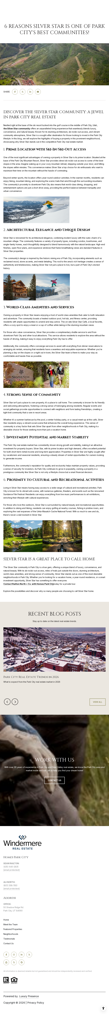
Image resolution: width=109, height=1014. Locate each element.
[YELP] (14, 962)
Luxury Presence (29, 996)
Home (6, 920)
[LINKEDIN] (21, 954)
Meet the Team (10, 924)
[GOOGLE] (21, 962)
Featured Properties (12, 929)
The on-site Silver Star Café (74, 322)
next (15, 701)
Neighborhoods (10, 934)
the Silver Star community (16, 128)
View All (97, 702)
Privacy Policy (35, 1002)
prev (7, 701)
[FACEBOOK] (6, 954)
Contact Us (8, 943)
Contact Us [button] (54, 780)
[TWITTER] (29, 954)
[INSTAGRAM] (14, 954)
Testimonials (9, 939)
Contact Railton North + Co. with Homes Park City (28, 584)
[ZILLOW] (6, 962)
